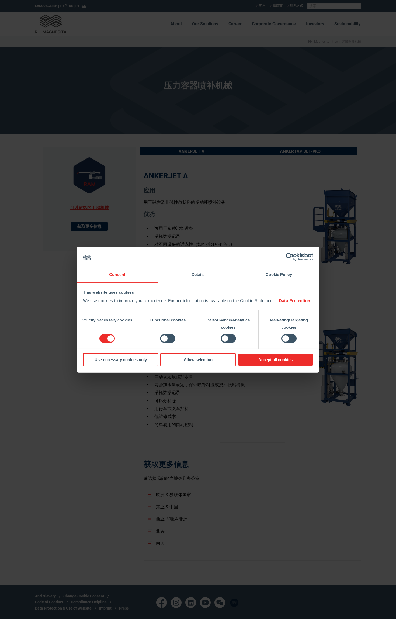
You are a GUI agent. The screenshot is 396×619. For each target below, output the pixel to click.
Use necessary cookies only (121, 359)
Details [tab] (198, 274)
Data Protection (294, 300)
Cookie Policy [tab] (279, 274)
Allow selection (198, 359)
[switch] (167, 338)
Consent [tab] (117, 274)
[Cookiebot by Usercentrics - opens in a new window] (289, 257)
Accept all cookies (275, 359)
